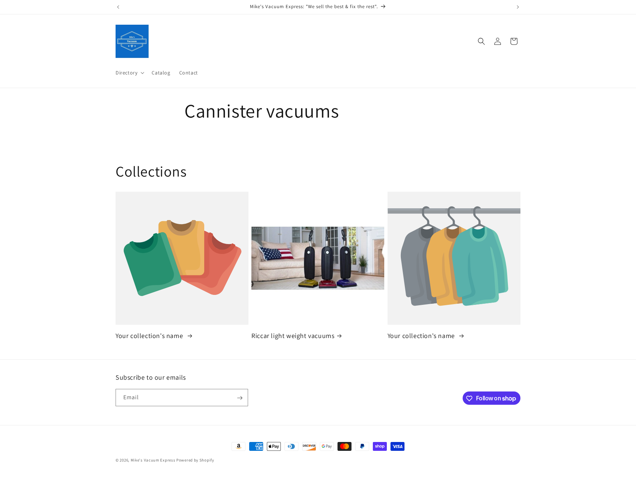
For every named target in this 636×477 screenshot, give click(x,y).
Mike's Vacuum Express (153, 460)
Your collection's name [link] (150, 335)
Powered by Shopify (195, 460)
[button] (129, 72)
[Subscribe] (240, 398)
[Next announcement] (518, 7)
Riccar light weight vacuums (292, 335)
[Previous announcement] (118, 7)
